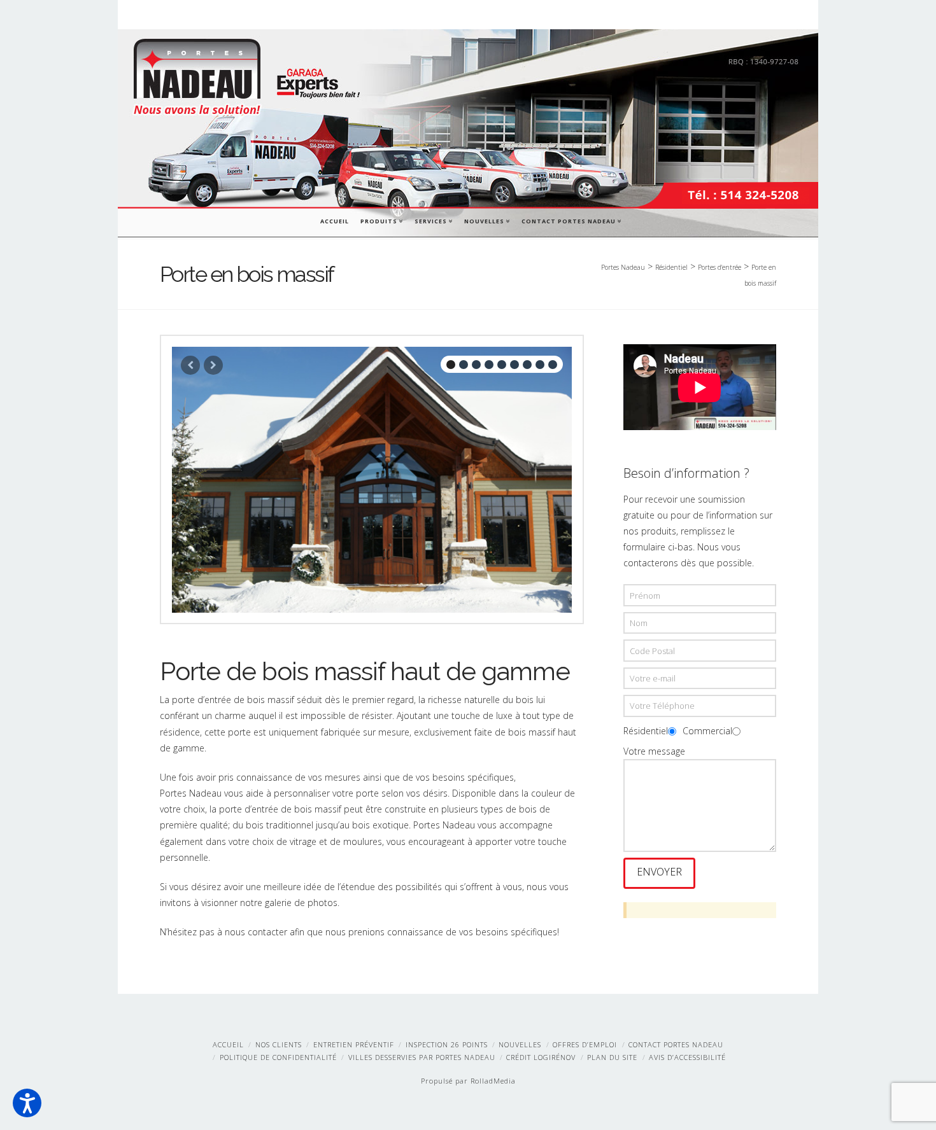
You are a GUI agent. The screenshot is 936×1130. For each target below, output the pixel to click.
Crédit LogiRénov (541, 1057)
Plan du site (612, 1057)
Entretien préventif (353, 1044)
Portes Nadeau (623, 267)
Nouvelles (486, 220)
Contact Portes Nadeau (570, 220)
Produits (381, 220)
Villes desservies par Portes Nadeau (421, 1057)
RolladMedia (493, 1080)
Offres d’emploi (585, 1044)
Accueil (334, 221)
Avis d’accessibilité (687, 1057)
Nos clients (278, 1044)
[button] (27, 1103)
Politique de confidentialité (278, 1057)
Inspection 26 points (447, 1044)
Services (433, 220)
